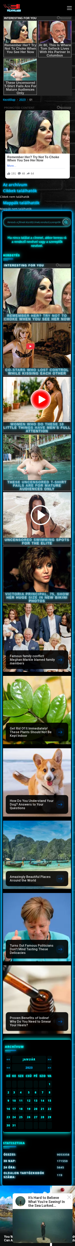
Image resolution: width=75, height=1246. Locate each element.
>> (49, 1059)
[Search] (66, 222)
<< (8, 1059)
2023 (22, 100)
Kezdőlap (9, 100)
